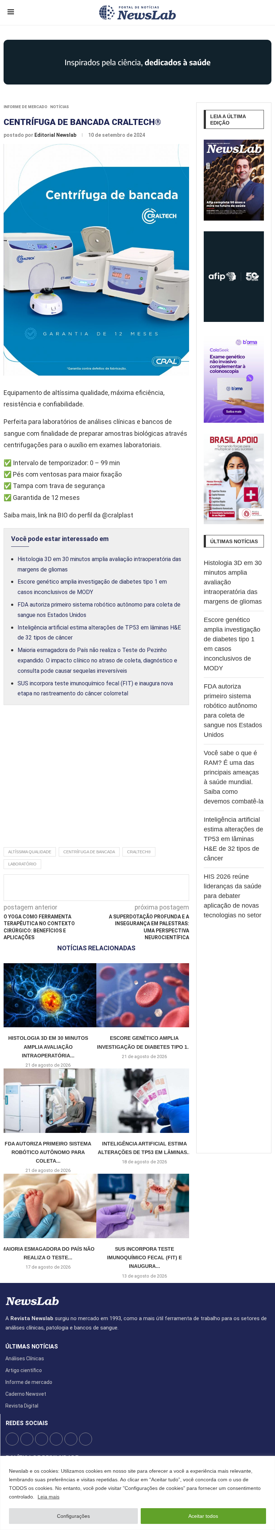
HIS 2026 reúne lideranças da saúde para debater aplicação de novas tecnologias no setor (232, 896)
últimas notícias (31, 1347)
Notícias (59, 107)
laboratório (22, 864)
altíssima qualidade (29, 852)
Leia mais (48, 1497)
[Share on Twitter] (101, 887)
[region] (137, 1493)
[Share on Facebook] (89, 887)
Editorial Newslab (55, 135)
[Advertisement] (96, 784)
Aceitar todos (203, 1516)
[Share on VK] (136, 887)
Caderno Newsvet (25, 1393)
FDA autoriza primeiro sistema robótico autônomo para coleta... (48, 1152)
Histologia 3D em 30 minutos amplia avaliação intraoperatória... (48, 1046)
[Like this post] (75, 887)
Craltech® (139, 852)
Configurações (73, 1516)
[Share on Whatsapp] (148, 887)
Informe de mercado (25, 107)
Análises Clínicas (24, 1358)
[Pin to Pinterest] (113, 887)
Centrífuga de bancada (89, 852)
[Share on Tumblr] (125, 887)
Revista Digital (21, 1405)
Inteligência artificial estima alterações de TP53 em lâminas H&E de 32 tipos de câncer (233, 839)
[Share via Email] (160, 887)
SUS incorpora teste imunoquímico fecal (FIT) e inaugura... (144, 1257)
